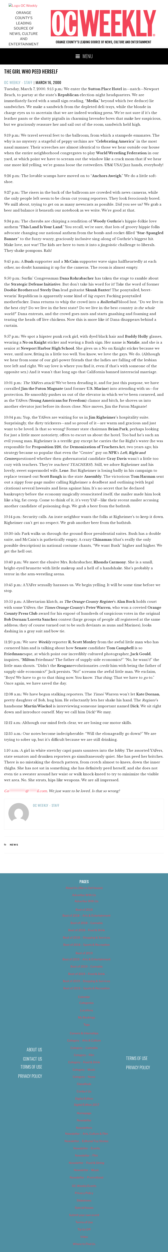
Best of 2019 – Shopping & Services (86, 981)
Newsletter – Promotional (86, 1177)
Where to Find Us (84, 1244)
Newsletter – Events (86, 1148)
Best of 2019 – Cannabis (86, 966)
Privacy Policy (30, 1076)
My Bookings (86, 1017)
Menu (88, 56)
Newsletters (84, 1127)
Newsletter (84, 1120)
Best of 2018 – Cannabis (86, 923)
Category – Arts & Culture (84, 1040)
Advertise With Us (84, 895)
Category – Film (84, 1055)
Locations (86, 1010)
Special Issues (84, 1207)
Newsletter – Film (86, 1155)
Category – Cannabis (84, 1047)
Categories (86, 1003)
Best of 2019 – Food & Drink (86, 974)
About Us (34, 1049)
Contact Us (32, 1059)
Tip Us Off (84, 1229)
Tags (86, 1024)
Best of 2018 (84, 909)
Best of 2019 (84, 953)
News (14, 844)
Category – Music (84, 1069)
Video (84, 1236)
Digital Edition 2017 (86, 1104)
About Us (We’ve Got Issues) (84, 888)
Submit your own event (84, 1215)
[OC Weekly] (23, 6)
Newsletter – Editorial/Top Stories (86, 1141)
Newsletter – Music (86, 1170)
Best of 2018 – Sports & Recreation (86, 944)
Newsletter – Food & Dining (86, 1163)
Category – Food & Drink (84, 1062)
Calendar (84, 997)
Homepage (84, 1113)
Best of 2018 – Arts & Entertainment (86, 915)
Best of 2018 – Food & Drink (86, 930)
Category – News (84, 1076)
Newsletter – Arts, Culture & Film (86, 1133)
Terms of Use (31, 1067)
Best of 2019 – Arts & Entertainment (86, 959)
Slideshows (84, 1200)
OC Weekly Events (84, 1186)
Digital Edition (84, 1098)
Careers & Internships (84, 1033)
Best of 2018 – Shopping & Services (86, 937)
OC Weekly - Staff (18, 82)
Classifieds (84, 1084)
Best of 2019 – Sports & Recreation (86, 988)
